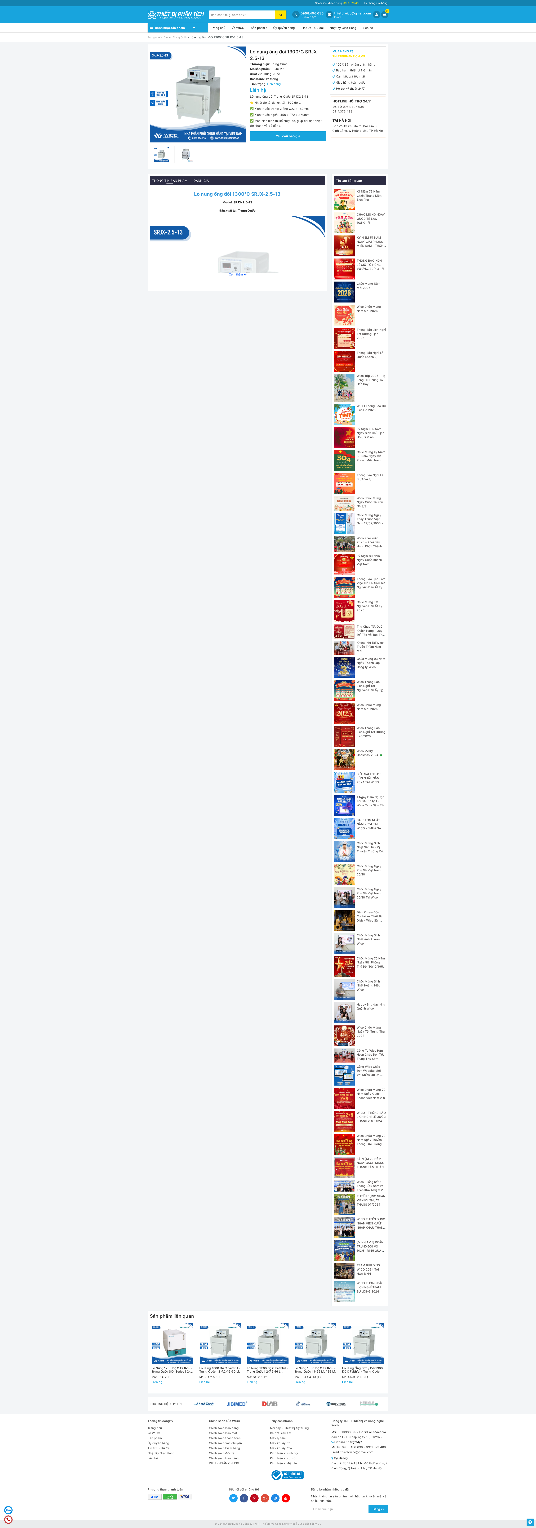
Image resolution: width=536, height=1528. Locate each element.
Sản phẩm (258, 28)
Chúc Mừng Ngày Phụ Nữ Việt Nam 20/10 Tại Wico (369, 893)
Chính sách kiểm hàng (224, 1448)
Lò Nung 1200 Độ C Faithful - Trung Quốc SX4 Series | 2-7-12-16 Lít (172, 1369)
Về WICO (238, 28)
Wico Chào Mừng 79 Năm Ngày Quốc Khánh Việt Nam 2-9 (371, 1094)
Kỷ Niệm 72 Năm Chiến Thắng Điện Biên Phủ (369, 195)
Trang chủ (218, 28)
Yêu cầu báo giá (288, 136)
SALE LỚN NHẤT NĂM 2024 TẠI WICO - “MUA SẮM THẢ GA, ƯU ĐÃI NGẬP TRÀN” (370, 828)
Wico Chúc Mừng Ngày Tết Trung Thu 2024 (371, 1031)
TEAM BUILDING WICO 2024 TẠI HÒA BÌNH (368, 1269)
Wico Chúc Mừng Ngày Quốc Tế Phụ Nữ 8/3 (370, 502)
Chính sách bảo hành (224, 1458)
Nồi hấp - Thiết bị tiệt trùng (289, 1428)
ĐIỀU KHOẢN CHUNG (224, 1463)
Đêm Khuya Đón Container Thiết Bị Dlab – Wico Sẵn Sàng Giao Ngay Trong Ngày (369, 920)
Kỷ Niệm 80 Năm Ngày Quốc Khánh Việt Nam (369, 560)
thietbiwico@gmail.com (352, 13)
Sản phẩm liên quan (172, 1316)
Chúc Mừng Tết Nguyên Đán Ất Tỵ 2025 (369, 606)
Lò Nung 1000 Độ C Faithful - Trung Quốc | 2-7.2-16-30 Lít (219, 1369)
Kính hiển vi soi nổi (283, 1458)
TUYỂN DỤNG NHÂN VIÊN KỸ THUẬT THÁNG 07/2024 (371, 1200)
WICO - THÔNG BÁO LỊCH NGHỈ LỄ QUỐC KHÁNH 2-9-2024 (371, 1117)
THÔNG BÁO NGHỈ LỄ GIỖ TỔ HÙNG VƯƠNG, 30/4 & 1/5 (371, 264)
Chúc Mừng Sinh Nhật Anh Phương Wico (369, 939)
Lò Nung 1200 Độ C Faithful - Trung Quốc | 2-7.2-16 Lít (267, 1369)
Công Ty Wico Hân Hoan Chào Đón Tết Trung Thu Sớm (370, 1054)
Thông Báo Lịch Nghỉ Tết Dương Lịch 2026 (371, 334)
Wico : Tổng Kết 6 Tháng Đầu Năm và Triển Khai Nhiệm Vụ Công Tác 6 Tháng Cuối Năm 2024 (371, 1190)
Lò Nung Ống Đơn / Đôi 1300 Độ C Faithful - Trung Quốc (362, 1369)
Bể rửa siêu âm (280, 1433)
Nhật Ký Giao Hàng (343, 28)
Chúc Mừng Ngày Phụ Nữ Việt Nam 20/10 (369, 870)
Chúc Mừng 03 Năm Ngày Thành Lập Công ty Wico (371, 663)
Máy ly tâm (278, 1438)
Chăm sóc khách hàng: (337, 3)
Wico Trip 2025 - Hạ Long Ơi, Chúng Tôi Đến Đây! (371, 380)
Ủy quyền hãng (284, 28)
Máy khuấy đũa (281, 1448)
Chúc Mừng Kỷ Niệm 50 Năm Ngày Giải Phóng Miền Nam (371, 456)
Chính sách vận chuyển (225, 1443)
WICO (317, 1523)
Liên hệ (368, 28)
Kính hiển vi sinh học (284, 1453)
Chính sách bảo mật (223, 1433)
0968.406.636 (312, 13)
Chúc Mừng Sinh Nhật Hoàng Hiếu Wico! (368, 985)
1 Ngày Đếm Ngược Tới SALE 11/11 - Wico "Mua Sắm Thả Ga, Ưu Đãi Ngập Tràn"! (371, 805)
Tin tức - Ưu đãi (312, 28)
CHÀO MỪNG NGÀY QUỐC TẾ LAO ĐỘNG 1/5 (371, 218)
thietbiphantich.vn (348, 56)
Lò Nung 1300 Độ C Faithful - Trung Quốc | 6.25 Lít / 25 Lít (315, 1369)
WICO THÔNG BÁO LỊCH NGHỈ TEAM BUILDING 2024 (370, 1287)
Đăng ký (378, 1509)
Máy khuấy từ (280, 1443)
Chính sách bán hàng (224, 1428)
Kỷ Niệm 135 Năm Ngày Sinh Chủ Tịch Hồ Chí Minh (370, 433)
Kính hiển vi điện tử (283, 1463)
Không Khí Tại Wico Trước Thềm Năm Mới (370, 647)
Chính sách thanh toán (225, 1438)
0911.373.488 (342, 111)
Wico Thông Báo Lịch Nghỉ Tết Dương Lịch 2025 (371, 732)
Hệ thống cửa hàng (375, 3)
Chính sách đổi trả (222, 1453)
